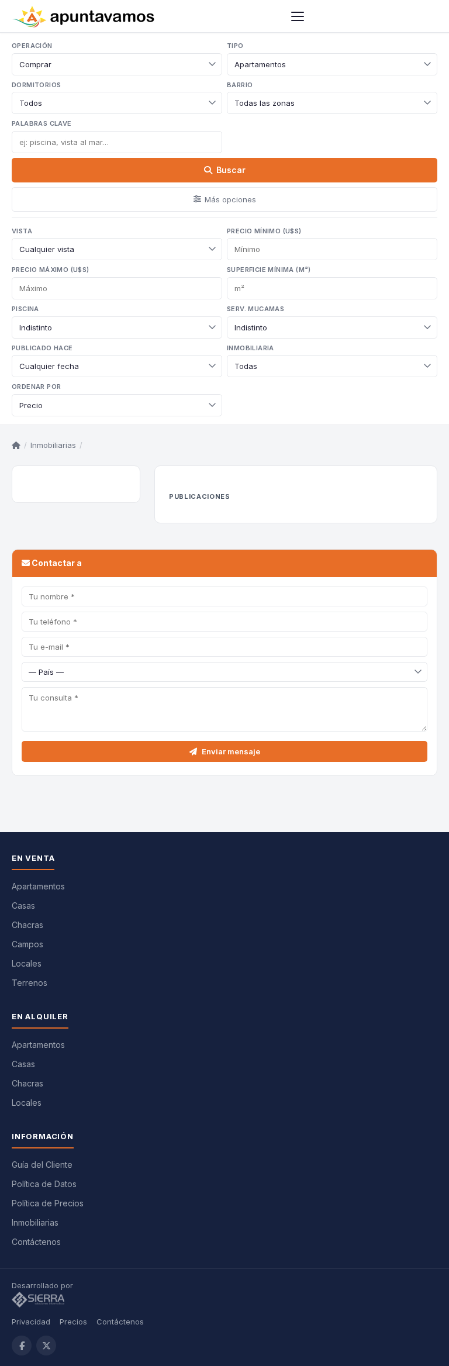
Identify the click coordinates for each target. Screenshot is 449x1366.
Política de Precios (48, 1203)
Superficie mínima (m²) (269, 269)
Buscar (231, 170)
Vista (22, 231)
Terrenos (29, 983)
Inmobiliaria (250, 348)
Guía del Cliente (42, 1165)
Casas (23, 905)
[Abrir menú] (298, 16)
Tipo (235, 46)
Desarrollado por (43, 1285)
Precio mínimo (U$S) (264, 231)
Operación (32, 46)
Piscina (25, 309)
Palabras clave (42, 123)
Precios (73, 1321)
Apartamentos (38, 886)
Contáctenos (36, 1242)
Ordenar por (36, 386)
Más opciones (230, 199)
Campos (27, 944)
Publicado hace (42, 348)
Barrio (240, 85)
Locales (27, 963)
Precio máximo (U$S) (50, 269)
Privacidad (31, 1321)
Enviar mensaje (231, 751)
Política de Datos (44, 1184)
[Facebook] (22, 1345)
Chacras (27, 925)
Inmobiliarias (53, 445)
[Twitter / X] (46, 1345)
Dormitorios (36, 85)
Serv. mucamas (255, 309)
